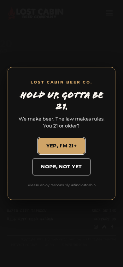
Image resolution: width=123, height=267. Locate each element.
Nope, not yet (61, 167)
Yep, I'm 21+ (61, 146)
